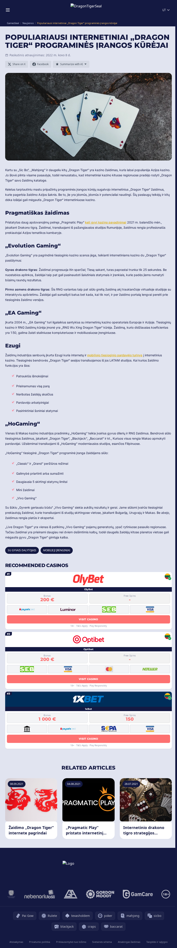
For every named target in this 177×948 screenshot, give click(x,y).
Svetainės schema (102, 941)
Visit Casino (88, 619)
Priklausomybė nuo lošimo (71, 941)
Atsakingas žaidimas (129, 941)
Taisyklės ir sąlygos (157, 941)
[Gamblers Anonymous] (70, 894)
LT (164, 10)
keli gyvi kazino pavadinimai (105, 222)
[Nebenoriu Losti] (39, 894)
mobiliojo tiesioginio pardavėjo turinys (114, 355)
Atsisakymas (16, 941)
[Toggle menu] (7, 10)
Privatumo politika (39, 941)
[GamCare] (138, 894)
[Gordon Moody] (100, 894)
